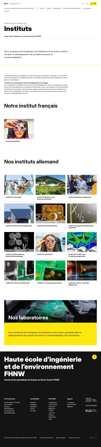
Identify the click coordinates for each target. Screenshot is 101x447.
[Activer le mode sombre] (92, 3)
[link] (12, 3)
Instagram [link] (33, 404)
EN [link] (85, 3)
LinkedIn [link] (33, 402)
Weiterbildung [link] (8, 409)
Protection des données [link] (46, 437)
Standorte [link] (52, 407)
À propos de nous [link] (21, 23)
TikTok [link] (32, 409)
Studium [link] (7, 407)
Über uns (42, 8)
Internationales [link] (87, 8)
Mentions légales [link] (60, 437)
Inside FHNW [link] (71, 404)
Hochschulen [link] (53, 404)
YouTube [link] (33, 411)
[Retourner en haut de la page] (94, 357)
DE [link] (82, 3)
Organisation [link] (53, 402)
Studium (49, 8)
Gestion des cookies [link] (74, 437)
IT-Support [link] (70, 402)
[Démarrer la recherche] (95, 3)
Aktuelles (6, 11)
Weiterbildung (57, 8)
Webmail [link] (70, 407)
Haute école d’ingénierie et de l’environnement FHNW (19, 8)
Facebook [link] (33, 407)
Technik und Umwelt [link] (9, 23)
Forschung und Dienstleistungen (72, 8)
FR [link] (87, 3)
